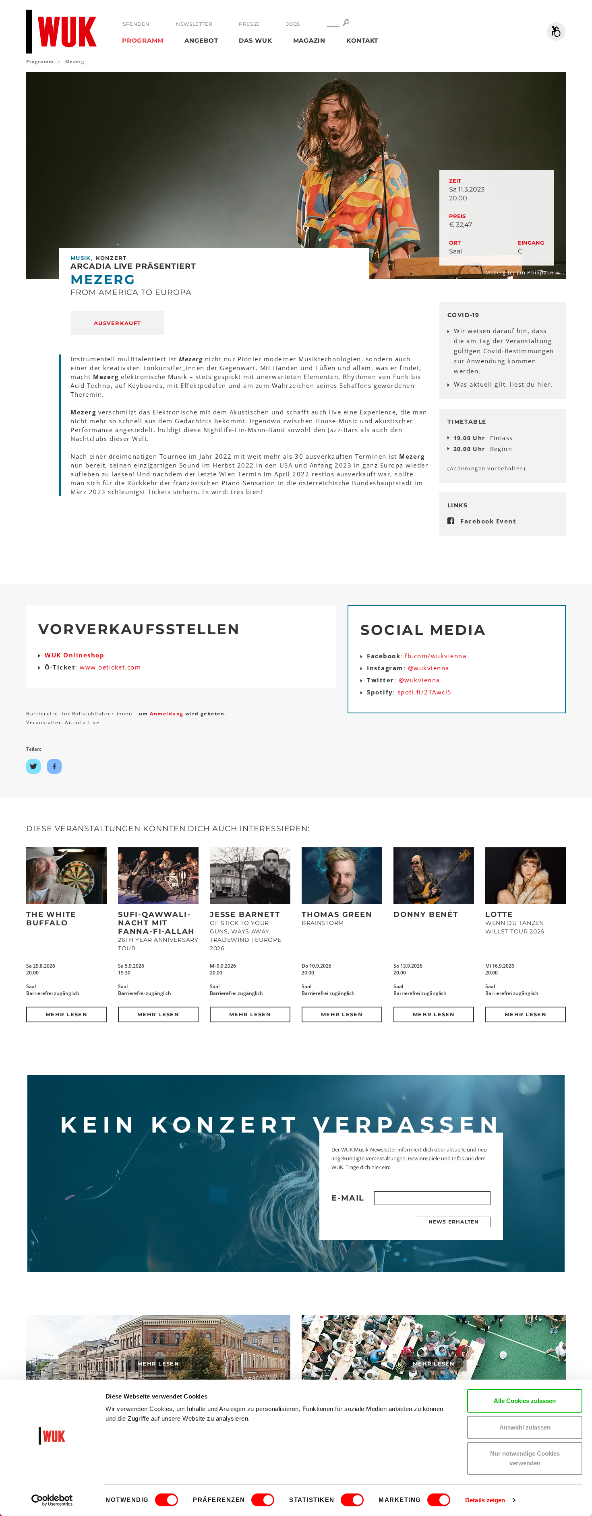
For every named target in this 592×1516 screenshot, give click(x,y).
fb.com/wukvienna (435, 656)
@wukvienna (428, 668)
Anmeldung (167, 713)
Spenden (136, 24)
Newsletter (194, 24)
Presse (249, 24)
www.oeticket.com (110, 667)
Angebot (201, 40)
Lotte (499, 914)
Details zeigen (485, 1500)
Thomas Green (337, 914)
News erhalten (453, 1222)
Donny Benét (425, 914)
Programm (143, 40)
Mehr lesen (66, 1014)
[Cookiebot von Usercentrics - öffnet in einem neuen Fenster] (52, 1500)
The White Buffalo (51, 918)
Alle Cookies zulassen (525, 1400)
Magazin (309, 40)
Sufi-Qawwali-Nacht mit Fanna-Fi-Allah (156, 923)
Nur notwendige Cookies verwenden (525, 1458)
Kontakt (362, 40)
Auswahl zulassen (525, 1427)
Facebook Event (488, 521)
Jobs (293, 24)
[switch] (262, 1499)
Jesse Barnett (245, 914)
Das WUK (255, 40)
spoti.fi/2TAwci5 (424, 692)
